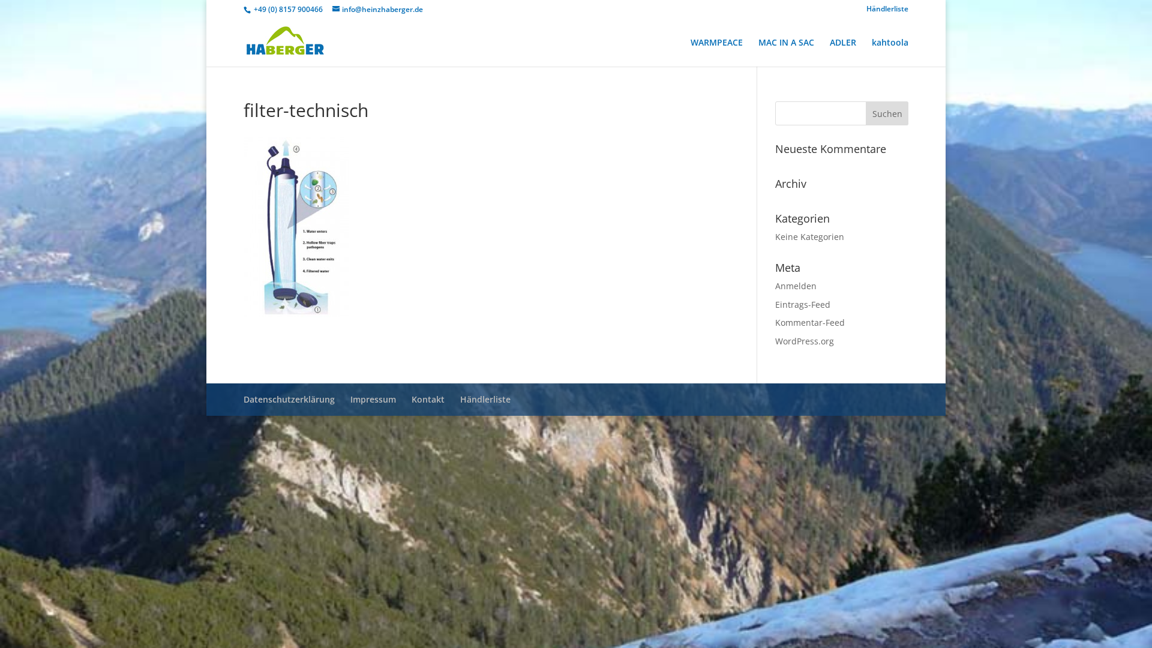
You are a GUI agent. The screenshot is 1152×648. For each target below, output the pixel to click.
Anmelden (796, 286)
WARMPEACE (717, 43)
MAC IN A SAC (786, 43)
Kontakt (428, 399)
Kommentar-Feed (810, 322)
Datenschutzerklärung (289, 399)
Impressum (373, 399)
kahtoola (890, 43)
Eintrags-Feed (802, 304)
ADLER (843, 43)
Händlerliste (887, 9)
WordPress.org (804, 341)
